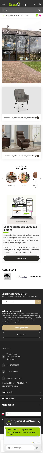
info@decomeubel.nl (14, 378)
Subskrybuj (21, 258)
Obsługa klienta (21, 328)
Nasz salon (21, 335)
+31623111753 (12, 372)
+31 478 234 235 (13, 365)
